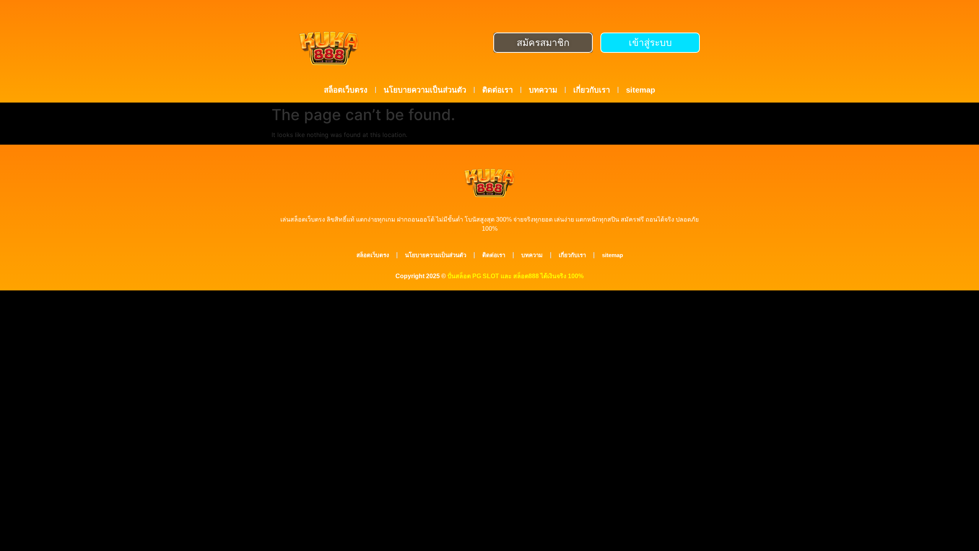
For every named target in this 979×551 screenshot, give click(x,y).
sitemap (640, 90)
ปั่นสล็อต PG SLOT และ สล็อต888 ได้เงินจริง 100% (515, 276)
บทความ (543, 90)
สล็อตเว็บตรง (346, 90)
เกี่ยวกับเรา (591, 90)
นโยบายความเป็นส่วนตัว (425, 90)
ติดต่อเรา (497, 90)
